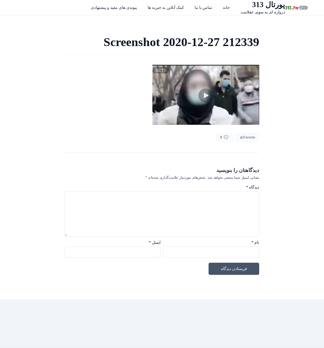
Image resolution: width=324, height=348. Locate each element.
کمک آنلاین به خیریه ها (166, 7)
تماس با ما (203, 7)
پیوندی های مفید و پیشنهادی (114, 7)
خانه (226, 7)
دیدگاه (252, 187)
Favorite (249, 137)
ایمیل (154, 242)
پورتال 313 (268, 4)
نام (255, 242)
